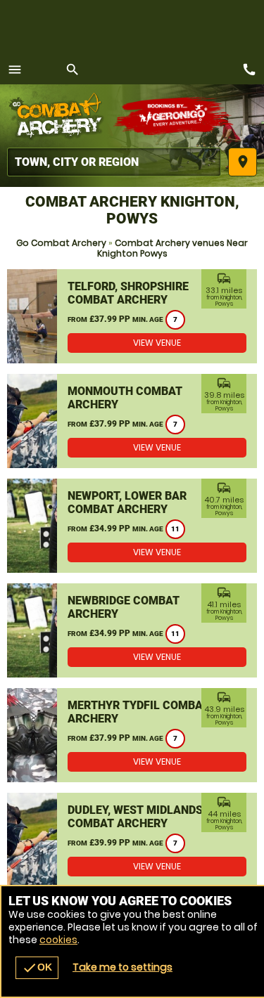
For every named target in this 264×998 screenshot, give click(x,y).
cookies (58, 940)
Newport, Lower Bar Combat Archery (127, 502)
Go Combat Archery (61, 243)
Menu (15, 69)
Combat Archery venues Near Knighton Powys (173, 248)
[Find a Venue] (114, 162)
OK (37, 968)
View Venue (157, 343)
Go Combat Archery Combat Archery (60, 116)
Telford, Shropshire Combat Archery (128, 293)
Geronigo (174, 116)
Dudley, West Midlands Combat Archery (135, 816)
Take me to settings (122, 967)
